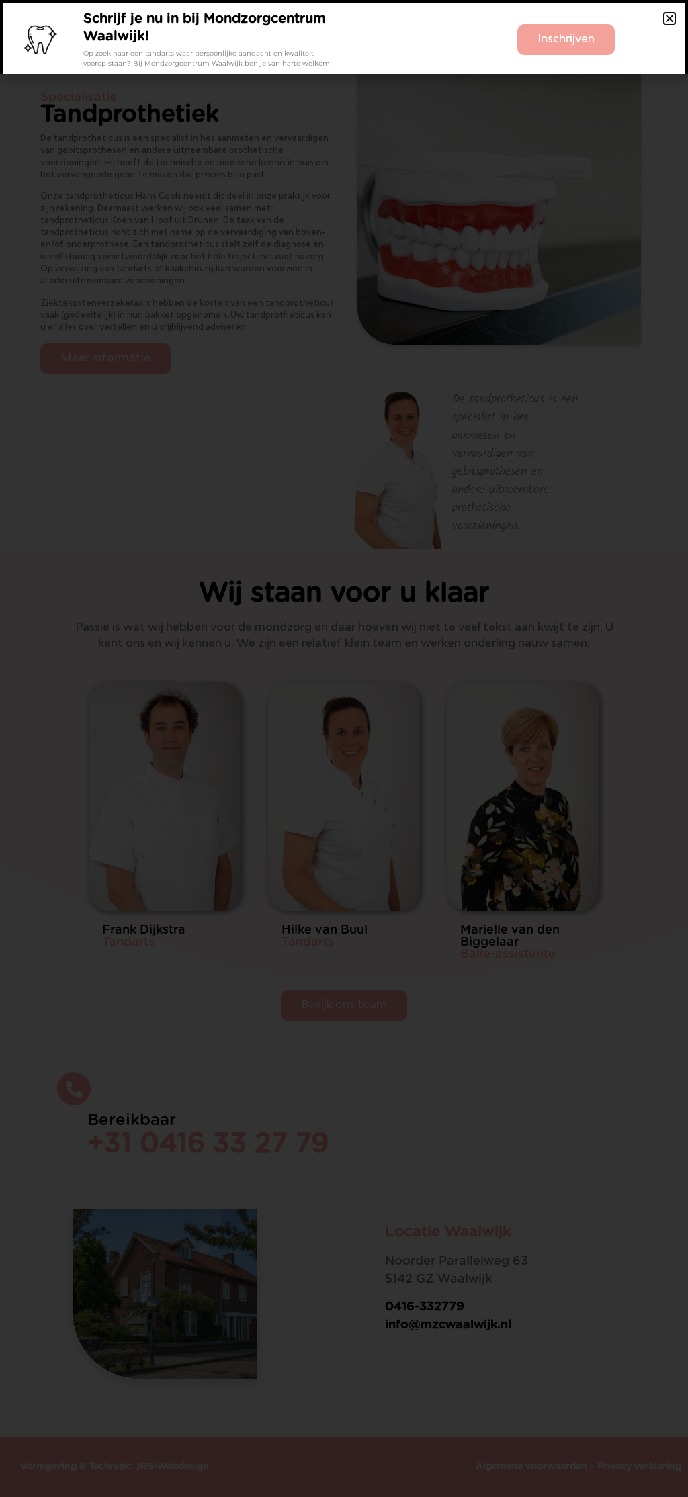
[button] (669, 18)
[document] (344, 748)
